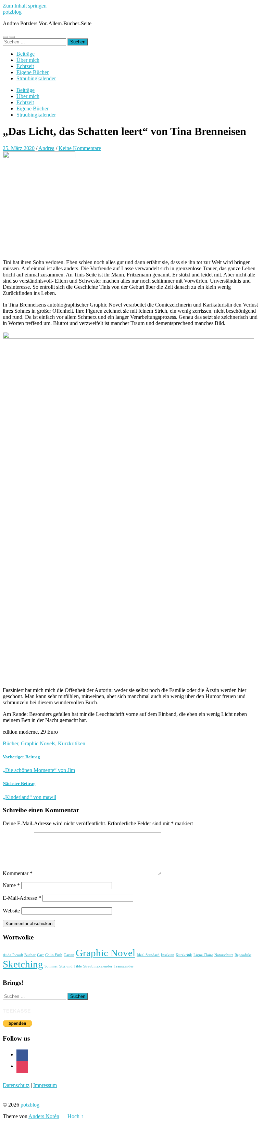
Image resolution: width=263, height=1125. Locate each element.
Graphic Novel (105, 952)
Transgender (124, 966)
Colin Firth (53, 955)
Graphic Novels (38, 743)
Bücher (10, 743)
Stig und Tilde (70, 966)
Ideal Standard (148, 955)
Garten (69, 955)
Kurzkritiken (71, 743)
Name (11, 885)
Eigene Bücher (32, 72)
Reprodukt (243, 955)
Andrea (46, 148)
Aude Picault (13, 955)
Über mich (27, 60)
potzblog (12, 12)
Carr (40, 955)
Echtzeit (25, 66)
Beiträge (25, 54)
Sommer (51, 966)
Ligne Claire (203, 955)
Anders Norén (43, 1116)
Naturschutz (223, 955)
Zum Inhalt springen (25, 6)
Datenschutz (16, 1085)
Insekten (167, 955)
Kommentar (18, 873)
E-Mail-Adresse (22, 898)
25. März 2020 (19, 148)
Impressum (45, 1085)
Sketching (23, 964)
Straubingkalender (36, 78)
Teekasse (17, 1011)
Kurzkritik (184, 955)
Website (11, 910)
